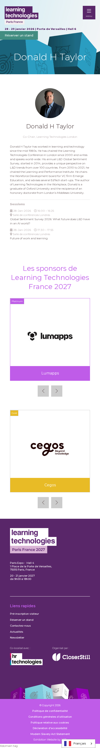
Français (79, 743)
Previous (43, 391)
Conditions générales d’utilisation (50, 716)
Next (56, 391)
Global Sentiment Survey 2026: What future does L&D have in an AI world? (50, 221)
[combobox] (78, 743)
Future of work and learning (29, 238)
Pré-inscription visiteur (24, 613)
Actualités (16, 631)
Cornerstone (61, 485)
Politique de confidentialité (50, 711)
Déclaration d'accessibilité (50, 728)
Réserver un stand (19, 35)
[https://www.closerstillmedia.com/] (71, 660)
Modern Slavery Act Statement (50, 734)
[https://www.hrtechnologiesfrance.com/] (26, 664)
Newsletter (17, 637)
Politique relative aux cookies (50, 722)
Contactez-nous (20, 625)
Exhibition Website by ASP (50, 739)
